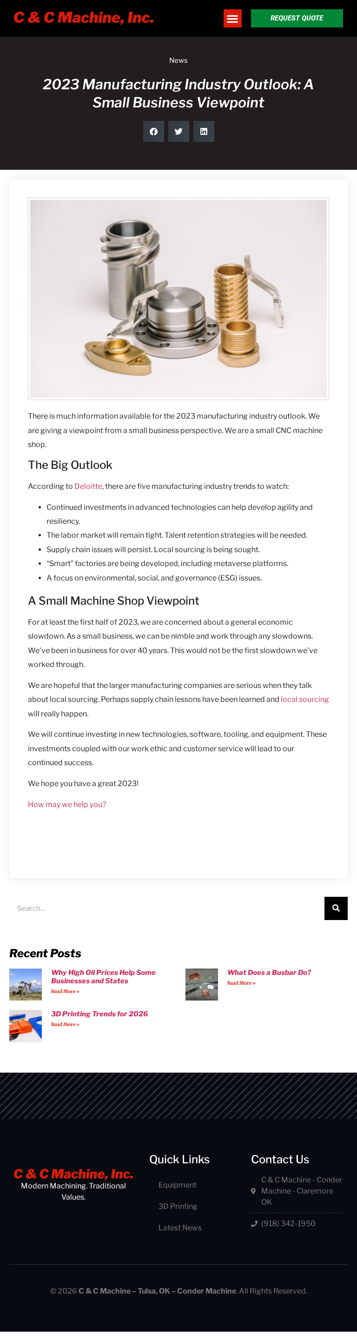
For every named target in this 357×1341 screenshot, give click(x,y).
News (178, 60)
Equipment (178, 1185)
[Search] (336, 908)
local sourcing (305, 699)
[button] (233, 18)
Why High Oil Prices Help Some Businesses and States (103, 976)
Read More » (65, 991)
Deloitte (88, 486)
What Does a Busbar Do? (269, 972)
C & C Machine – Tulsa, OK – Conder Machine (157, 1291)
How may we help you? (67, 804)
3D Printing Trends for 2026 (99, 1014)
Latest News (180, 1227)
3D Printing (178, 1206)
